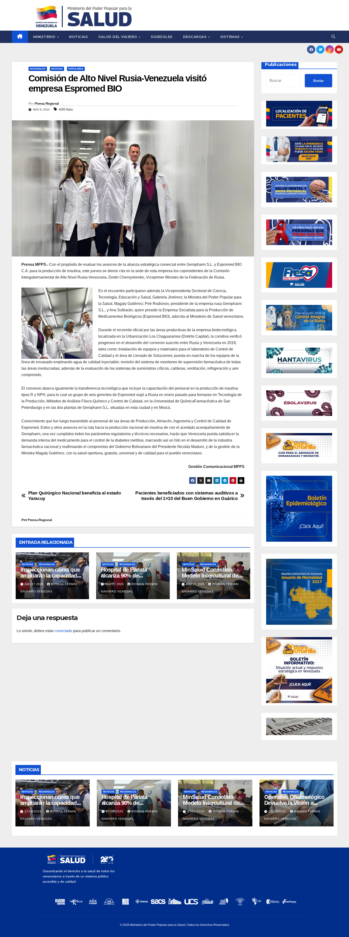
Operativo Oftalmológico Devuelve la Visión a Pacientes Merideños (294, 803)
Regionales (47, 564)
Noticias (78, 37)
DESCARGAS (195, 37)
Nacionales (38, 68)
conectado (63, 631)
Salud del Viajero (118, 37)
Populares (75, 68)
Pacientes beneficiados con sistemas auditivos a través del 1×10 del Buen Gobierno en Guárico (186, 495)
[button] (333, 37)
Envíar (318, 81)
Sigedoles (162, 37)
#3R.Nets (66, 109)
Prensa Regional (47, 103)
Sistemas (230, 37)
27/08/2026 (34, 811)
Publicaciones (281, 64)
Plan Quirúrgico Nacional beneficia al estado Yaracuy (74, 495)
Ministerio (45, 37)
